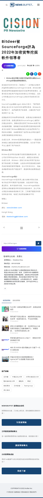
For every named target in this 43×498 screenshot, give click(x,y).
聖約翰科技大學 (9, 381)
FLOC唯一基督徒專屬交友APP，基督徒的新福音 (25, 308)
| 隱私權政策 (25, 492)
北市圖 (6, 377)
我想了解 (21, 471)
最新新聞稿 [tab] (16, 300)
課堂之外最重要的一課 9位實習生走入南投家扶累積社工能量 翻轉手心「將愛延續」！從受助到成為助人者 (25, 328)
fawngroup (28, 386)
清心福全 (7, 390)
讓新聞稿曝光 (21, 445)
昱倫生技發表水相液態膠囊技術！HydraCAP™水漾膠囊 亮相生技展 (22, 358)
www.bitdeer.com (14, 208)
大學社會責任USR (32, 377)
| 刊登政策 (10, 492)
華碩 (29, 381)
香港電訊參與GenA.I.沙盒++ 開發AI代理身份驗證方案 (25, 339)
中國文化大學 (17, 377)
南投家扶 (7, 386)
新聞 (31, 65)
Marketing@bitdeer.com (17, 216)
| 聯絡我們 (32, 492)
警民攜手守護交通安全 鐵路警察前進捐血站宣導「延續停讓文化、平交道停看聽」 (25, 317)
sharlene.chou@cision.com (20, 267)
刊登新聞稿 (21, 422)
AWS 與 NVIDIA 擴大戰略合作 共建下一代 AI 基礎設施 (25, 348)
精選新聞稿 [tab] (6, 300)
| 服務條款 (17, 492)
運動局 (21, 381)
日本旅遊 (17, 386)
